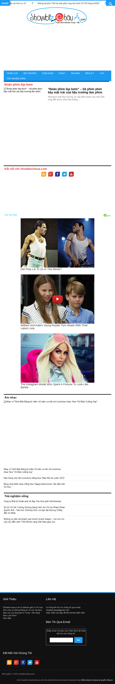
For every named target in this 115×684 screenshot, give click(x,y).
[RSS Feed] (43, 174)
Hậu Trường (30, 73)
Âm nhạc (75, 73)
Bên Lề (89, 73)
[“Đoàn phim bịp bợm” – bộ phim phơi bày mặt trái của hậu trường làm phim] (25, 99)
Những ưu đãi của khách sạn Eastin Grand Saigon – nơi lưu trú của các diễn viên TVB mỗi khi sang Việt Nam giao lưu (34, 520)
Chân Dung (47, 73)
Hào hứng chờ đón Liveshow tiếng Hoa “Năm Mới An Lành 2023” (34, 478)
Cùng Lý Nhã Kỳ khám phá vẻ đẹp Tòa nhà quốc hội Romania (32, 501)
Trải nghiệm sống (16, 78)
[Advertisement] (57, 48)
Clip (102, 73)
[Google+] (50, 174)
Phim (61, 73)
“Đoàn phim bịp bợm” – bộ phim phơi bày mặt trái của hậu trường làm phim (75, 90)
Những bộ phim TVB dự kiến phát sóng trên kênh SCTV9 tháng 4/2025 (60, 3)
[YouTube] (71, 174)
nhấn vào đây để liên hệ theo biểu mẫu (68, 613)
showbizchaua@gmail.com (57, 610)
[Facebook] (57, 174)
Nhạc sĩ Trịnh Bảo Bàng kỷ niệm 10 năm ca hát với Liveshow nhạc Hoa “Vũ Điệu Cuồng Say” (32, 470)
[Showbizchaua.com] (57, 15)
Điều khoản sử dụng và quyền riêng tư (97, 680)
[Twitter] (64, 174)
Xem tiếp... (8, 618)
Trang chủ (12, 73)
